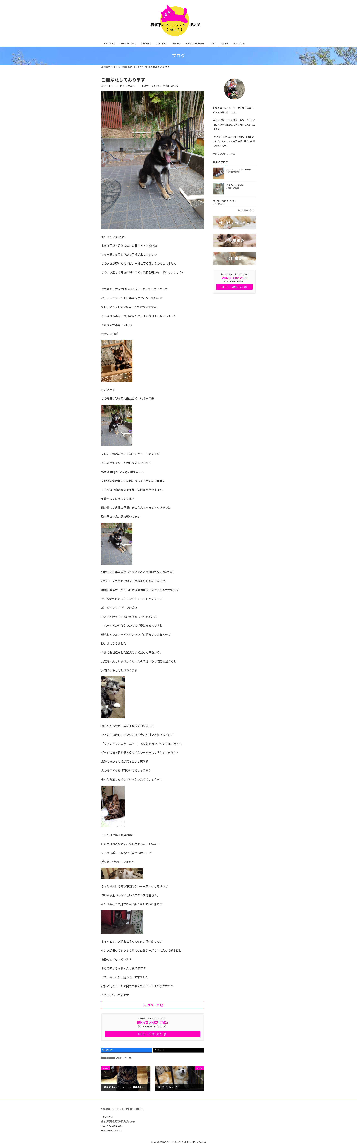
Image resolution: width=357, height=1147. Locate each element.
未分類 (118, 1058)
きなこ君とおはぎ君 (235, 185)
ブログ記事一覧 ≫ (246, 210)
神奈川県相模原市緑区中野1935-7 (118, 1121)
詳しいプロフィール (225, 153)
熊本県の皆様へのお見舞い (224, 201)
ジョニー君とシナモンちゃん (239, 169)
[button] (152, 1005)
